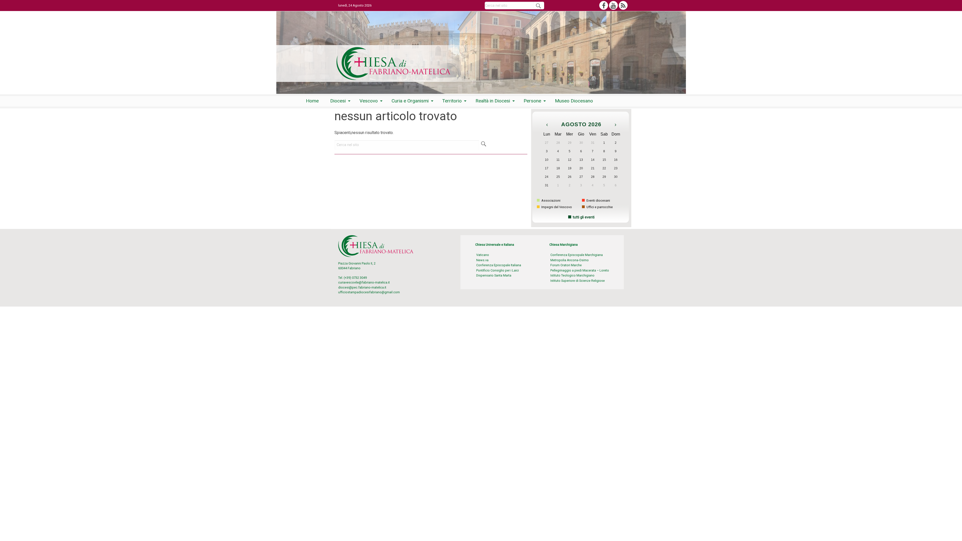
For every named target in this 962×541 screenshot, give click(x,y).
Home (312, 101)
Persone (532, 101)
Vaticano (482, 255)
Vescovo (368, 101)
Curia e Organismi (410, 101)
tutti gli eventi (583, 217)
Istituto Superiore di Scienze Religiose (577, 281)
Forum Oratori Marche (566, 265)
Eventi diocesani (598, 200)
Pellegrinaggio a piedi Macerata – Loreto (579, 270)
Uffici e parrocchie (599, 207)
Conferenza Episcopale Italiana (498, 265)
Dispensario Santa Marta (493, 275)
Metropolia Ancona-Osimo (569, 260)
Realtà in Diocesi (492, 101)
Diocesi (338, 101)
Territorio (452, 101)
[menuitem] (312, 101)
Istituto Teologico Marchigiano (572, 275)
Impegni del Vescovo (556, 207)
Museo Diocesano (574, 101)
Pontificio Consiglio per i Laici (497, 270)
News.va (482, 260)
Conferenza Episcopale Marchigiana (576, 255)
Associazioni (550, 200)
